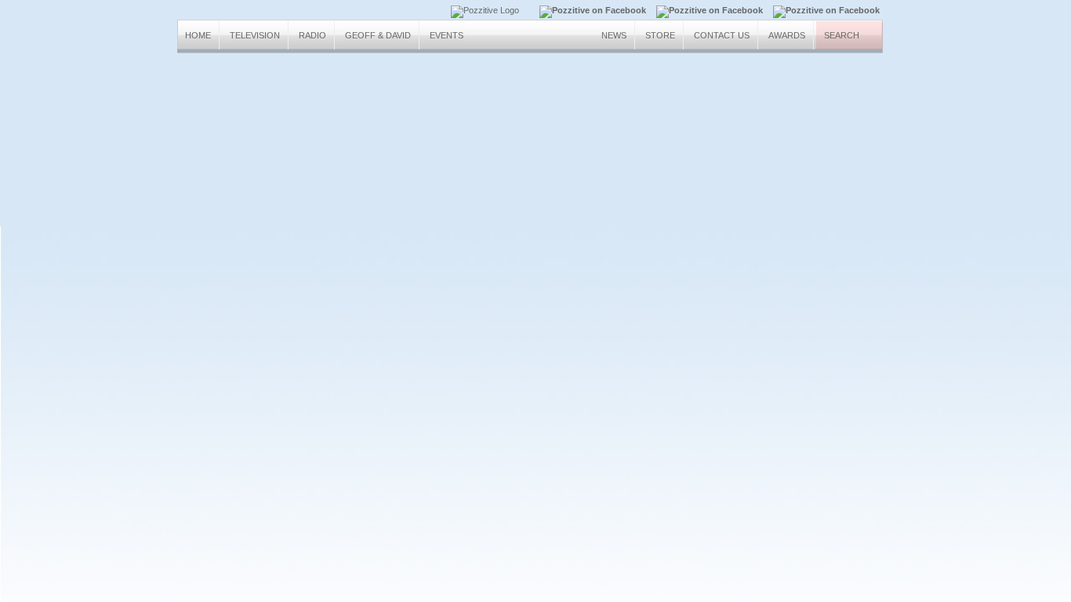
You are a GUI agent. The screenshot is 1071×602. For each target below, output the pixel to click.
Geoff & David (378, 35)
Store (660, 35)
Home (198, 35)
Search (841, 35)
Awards (786, 35)
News (613, 35)
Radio (312, 35)
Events (446, 35)
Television (255, 35)
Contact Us (722, 35)
